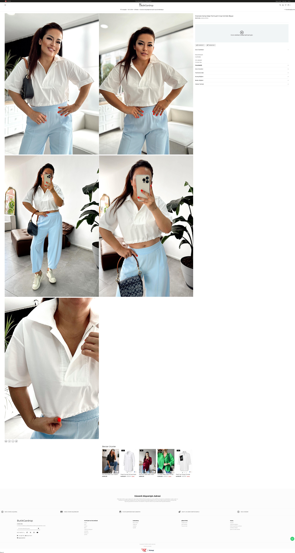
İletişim (232, 522)
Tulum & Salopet (88, 529)
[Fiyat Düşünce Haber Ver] (13, 441)
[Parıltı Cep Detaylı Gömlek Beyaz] (184, 461)
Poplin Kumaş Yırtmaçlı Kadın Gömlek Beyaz (128, 474)
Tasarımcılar (184, 526)
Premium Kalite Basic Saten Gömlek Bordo (146, 474)
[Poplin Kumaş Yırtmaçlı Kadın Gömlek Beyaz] (129, 461)
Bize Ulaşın (135, 522)
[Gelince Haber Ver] (16, 441)
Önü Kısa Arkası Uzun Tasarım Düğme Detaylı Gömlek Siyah (110, 474)
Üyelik (134, 527)
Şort (85, 524)
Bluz (85, 527)
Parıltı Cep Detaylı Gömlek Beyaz (183, 474)
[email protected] (147, 546)
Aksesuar (86, 532)
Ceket (85, 526)
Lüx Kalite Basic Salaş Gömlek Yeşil (165, 474)
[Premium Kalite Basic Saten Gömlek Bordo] (147, 461)
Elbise (85, 522)
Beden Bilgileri (199, 80)
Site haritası (184, 524)
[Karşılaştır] (9, 441)
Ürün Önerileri (199, 69)
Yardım (289, 1)
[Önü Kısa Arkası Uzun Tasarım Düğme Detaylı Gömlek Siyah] (110, 461)
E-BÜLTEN (20, 523)
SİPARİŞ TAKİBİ (234, 527)
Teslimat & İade (199, 72)
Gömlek (86, 531)
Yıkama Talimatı (199, 84)
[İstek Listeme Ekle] (6, 441)
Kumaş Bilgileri (199, 76)
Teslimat (135, 524)
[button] (109, 472)
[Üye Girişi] (283, 5)
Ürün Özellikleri (199, 49)
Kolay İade (284, 1)
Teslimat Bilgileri (234, 524)
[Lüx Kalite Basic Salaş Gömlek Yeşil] (165, 461)
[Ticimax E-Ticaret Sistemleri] (151, 550)
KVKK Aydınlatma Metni (236, 526)
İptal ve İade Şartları (235, 529)
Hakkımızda (184, 522)
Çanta (85, 534)
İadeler (134, 526)
